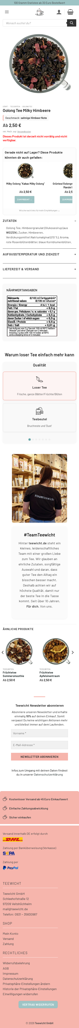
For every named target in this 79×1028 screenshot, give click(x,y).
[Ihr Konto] (59, 12)
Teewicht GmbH (14, 894)
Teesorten (15, 106)
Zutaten (10, 221)
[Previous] (3, 660)
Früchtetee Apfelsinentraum (50, 674)
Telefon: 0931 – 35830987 (20, 914)
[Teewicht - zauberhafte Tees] (39, 11)
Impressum (10, 973)
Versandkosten (24, 131)
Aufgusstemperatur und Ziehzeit (31, 254)
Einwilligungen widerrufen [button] (20, 994)
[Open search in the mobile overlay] (39, 23)
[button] (7, 11)
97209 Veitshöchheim (17, 904)
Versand (8, 939)
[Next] (72, 660)
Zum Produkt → (24, 199)
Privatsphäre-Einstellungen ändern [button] (26, 984)
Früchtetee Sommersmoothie (13, 674)
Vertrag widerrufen (38, 1004)
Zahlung (8, 944)
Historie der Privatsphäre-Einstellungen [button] (30, 989)
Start (5, 106)
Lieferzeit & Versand (21, 269)
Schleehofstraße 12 (16, 899)
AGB (6, 968)
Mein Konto (10, 933)
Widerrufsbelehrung (16, 963)
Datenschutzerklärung (48, 774)
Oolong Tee (27, 106)
